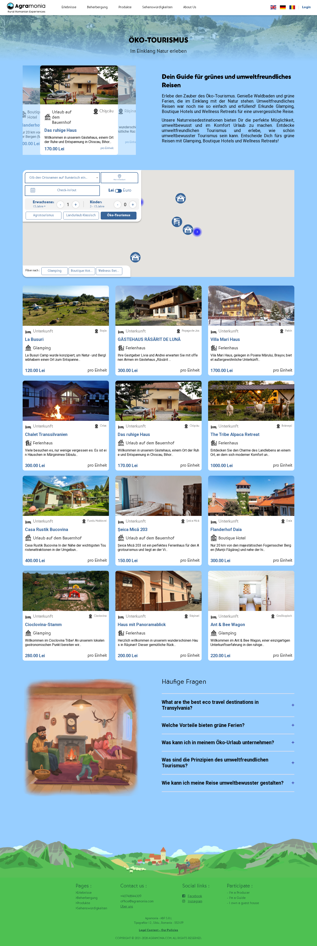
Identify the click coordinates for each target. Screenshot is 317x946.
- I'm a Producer (238, 893)
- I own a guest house (243, 903)
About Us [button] (189, 7)
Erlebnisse (84, 893)
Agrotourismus (43, 215)
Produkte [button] (125, 7)
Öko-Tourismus (118, 215)
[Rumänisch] (292, 7)
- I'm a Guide (236, 898)
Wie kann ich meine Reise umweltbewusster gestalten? (223, 783)
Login (306, 7)
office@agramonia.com (137, 901)
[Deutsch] (283, 7)
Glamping (54, 271)
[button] (176, 221)
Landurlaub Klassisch (81, 215)
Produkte (83, 903)
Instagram (195, 901)
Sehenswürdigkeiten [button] (157, 7)
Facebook (195, 896)
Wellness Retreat (110, 271)
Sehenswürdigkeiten (92, 908)
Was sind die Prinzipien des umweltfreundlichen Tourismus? (215, 763)
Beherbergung (87, 898)
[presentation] (32, 110)
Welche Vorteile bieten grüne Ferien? (203, 725)
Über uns (126, 907)
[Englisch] (273, 7)
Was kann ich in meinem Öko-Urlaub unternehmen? (218, 743)
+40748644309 (130, 896)
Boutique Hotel (82, 271)
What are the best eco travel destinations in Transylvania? (210, 705)
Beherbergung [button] (97, 7)
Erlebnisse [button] (69, 7)
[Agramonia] (26, 8)
